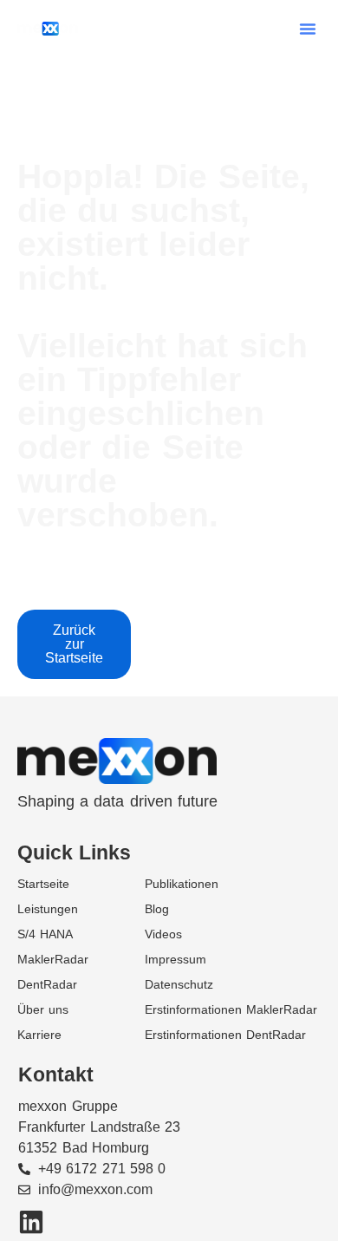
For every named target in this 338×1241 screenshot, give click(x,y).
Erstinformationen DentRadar (225, 1035)
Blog (157, 909)
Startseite (43, 884)
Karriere (39, 1035)
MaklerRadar (52, 959)
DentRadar (47, 984)
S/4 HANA (45, 934)
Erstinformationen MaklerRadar (231, 1009)
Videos (163, 934)
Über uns (42, 1009)
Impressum (175, 959)
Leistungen (47, 909)
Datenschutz (179, 984)
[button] (308, 29)
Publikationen (181, 884)
